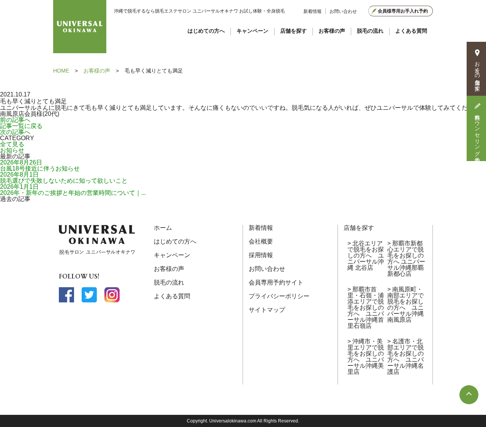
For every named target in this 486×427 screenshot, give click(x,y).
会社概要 (261, 241)
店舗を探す (293, 31)
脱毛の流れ (370, 31)
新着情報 (312, 11)
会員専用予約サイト (276, 282)
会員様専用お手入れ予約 (403, 11)
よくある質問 (411, 31)
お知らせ (12, 150)
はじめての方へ (206, 31)
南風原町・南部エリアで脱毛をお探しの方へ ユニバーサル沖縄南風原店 (405, 304)
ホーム (163, 228)
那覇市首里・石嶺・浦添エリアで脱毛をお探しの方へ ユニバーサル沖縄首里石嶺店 (365, 307)
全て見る (12, 144)
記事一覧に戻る (21, 126)
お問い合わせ (343, 11)
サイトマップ (267, 310)
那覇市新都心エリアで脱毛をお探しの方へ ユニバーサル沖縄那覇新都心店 (406, 258)
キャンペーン (252, 31)
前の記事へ (15, 120)
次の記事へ (15, 132)
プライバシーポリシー (279, 296)
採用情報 (261, 255)
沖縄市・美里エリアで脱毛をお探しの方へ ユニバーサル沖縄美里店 (365, 356)
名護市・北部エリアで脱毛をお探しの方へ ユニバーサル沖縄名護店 (405, 356)
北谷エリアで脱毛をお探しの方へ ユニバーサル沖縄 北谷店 (365, 255)
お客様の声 (332, 31)
